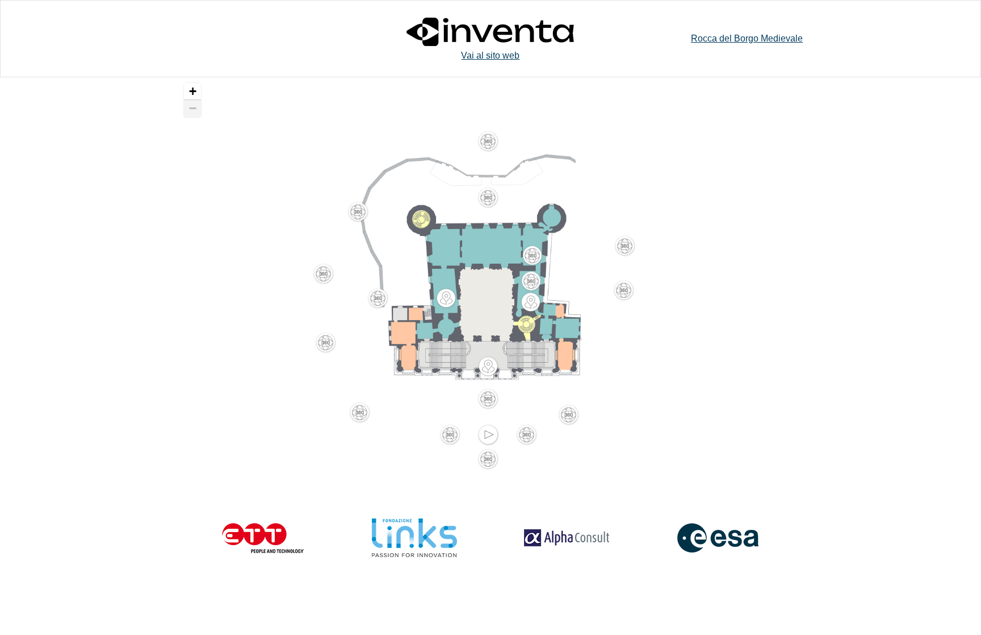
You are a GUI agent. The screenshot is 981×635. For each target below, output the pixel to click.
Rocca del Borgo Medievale (747, 38)
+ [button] (192, 91)
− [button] (192, 108)
